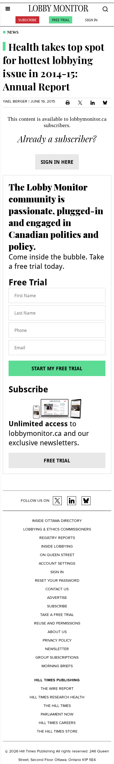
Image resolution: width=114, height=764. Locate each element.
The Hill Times (57, 705)
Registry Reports (57, 537)
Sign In (91, 20)
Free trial (57, 460)
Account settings (57, 563)
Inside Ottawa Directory (57, 520)
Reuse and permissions (57, 623)
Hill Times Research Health (57, 697)
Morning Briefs (57, 666)
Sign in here (57, 162)
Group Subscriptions (57, 657)
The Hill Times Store (57, 731)
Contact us (57, 589)
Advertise (57, 597)
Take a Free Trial (57, 614)
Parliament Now (57, 714)
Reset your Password (57, 580)
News (13, 32)
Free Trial (60, 20)
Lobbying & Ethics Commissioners (57, 529)
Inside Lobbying (57, 546)
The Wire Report (57, 688)
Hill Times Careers (57, 722)
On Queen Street (57, 555)
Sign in (57, 572)
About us (57, 631)
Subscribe (27, 20)
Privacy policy (57, 640)
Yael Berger (15, 101)
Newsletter (57, 649)
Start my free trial (57, 368)
